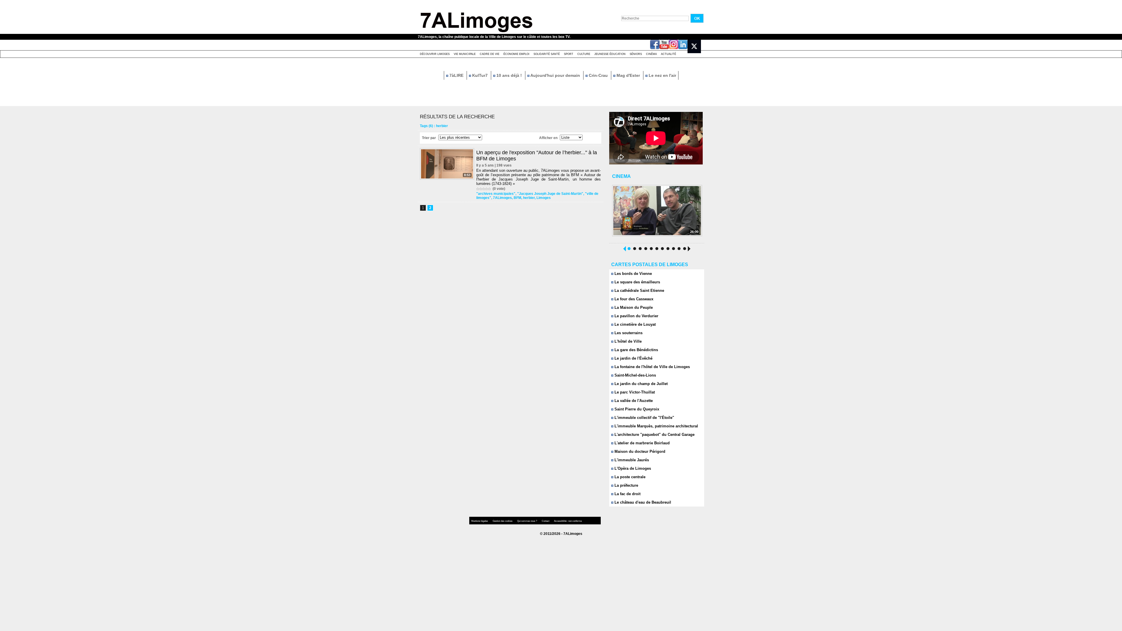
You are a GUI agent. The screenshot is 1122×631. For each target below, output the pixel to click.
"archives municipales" (495, 194)
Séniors (636, 54)
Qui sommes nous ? (527, 521)
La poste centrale (629, 477)
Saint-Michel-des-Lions (634, 375)
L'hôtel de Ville (627, 341)
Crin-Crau (598, 75)
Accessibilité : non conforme (568, 521)
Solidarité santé (547, 54)
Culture (583, 54)
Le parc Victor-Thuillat (634, 392)
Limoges (543, 198)
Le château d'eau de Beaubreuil (642, 502)
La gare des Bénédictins (635, 350)
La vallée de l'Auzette (633, 400)
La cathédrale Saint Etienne (638, 290)
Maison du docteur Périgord (639, 451)
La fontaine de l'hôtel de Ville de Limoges (651, 367)
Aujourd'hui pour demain (555, 75)
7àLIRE (456, 75)
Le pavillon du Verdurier (635, 316)
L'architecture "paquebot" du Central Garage (654, 434)
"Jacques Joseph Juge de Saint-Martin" (550, 194)
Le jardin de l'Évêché (632, 358)
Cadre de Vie (489, 54)
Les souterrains (628, 333)
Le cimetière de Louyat (634, 324)
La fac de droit (626, 494)
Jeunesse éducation (610, 54)
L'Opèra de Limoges (632, 468)
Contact (546, 521)
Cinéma (651, 54)
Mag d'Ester (628, 75)
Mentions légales (480, 521)
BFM (517, 198)
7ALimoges (502, 198)
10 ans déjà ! (509, 75)
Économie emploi (516, 54)
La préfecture (625, 485)
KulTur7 (480, 75)
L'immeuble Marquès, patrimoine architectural (655, 426)
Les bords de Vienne (632, 273)
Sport (568, 54)
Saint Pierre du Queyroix (636, 409)
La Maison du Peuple (633, 307)
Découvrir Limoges (435, 54)
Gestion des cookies (503, 521)
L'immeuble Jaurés (631, 460)
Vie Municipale (465, 54)
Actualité (668, 54)
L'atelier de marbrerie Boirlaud (641, 443)
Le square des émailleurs (636, 282)
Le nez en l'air (661, 75)
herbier (529, 198)
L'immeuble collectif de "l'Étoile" (643, 417)
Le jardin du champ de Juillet (640, 384)
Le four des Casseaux (633, 299)
